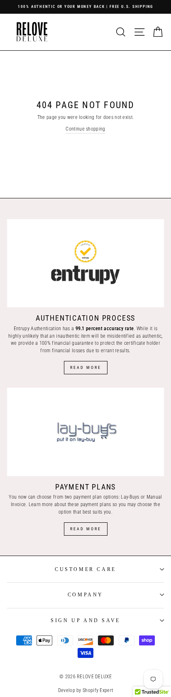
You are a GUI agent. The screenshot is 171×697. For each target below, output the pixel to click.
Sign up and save (85, 620)
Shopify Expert (98, 690)
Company (85, 595)
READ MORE (85, 528)
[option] (85, 7)
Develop (66, 690)
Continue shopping (85, 129)
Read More (85, 367)
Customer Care (85, 569)
